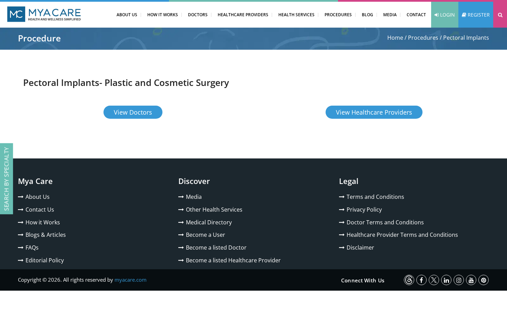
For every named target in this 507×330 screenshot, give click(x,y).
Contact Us (40, 209)
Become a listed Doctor (216, 247)
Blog (367, 15)
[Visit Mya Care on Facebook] (421, 280)
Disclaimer (360, 247)
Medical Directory (209, 222)
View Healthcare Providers (374, 112)
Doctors (198, 15)
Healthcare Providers (243, 15)
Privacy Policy (364, 209)
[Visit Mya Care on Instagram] (459, 280)
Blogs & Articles (46, 235)
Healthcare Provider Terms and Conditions (402, 235)
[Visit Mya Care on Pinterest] (483, 280)
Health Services (296, 15)
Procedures (338, 15)
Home (395, 37)
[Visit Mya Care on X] (434, 280)
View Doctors (133, 112)
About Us (127, 15)
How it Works (43, 222)
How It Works (162, 15)
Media (390, 15)
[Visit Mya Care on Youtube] (471, 280)
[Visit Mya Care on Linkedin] (446, 280)
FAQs (32, 247)
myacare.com (131, 279)
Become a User (205, 235)
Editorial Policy (45, 260)
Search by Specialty (6, 179)
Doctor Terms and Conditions (385, 222)
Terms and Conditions (375, 197)
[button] (500, 15)
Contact (416, 15)
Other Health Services (214, 209)
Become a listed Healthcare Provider (233, 260)
